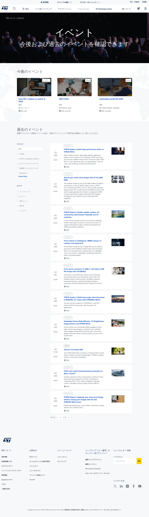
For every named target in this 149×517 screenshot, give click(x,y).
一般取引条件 (6, 489)
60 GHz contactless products (29, 159)
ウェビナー (23, 210)
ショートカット (62, 457)
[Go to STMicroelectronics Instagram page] (127, 486)
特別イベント (24, 201)
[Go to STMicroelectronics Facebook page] (133, 486)
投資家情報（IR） (7, 461)
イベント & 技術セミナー (37, 475)
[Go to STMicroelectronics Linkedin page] (121, 486)
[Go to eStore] (138, 8)
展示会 (21, 206)
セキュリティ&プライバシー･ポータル (97, 473)
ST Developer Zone (104, 9)
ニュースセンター (35, 470)
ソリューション (84, 9)
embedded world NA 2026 (111, 99)
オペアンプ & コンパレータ (28, 163)
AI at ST (32, 479)
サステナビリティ (7, 466)
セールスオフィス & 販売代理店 (39, 461)
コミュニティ (33, 466)
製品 (27, 9)
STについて (126, 9)
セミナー (22, 196)
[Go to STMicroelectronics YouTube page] (140, 486)
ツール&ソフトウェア (43, 9)
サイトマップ (61, 461)
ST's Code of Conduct (93, 469)
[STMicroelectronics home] (5, 8)
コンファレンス (24, 191)
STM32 (21, 154)
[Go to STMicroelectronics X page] (115, 486)
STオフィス (33, 457)
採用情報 (4, 475)
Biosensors (23, 173)
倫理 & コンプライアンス (93, 459)
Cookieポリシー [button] (115, 510)
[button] (14, 8)
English (136, 2)
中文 (131, 2)
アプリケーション (65, 9)
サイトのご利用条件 (64, 510)
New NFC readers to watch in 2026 (32, 100)
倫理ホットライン (91, 464)
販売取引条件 (75, 510)
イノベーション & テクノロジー (12, 470)
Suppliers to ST (7, 479)
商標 (82, 510)
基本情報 (4, 457)
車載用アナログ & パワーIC (28, 168)
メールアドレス (118, 457)
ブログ (4, 484)
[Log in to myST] (145, 8)
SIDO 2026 (64, 99)
